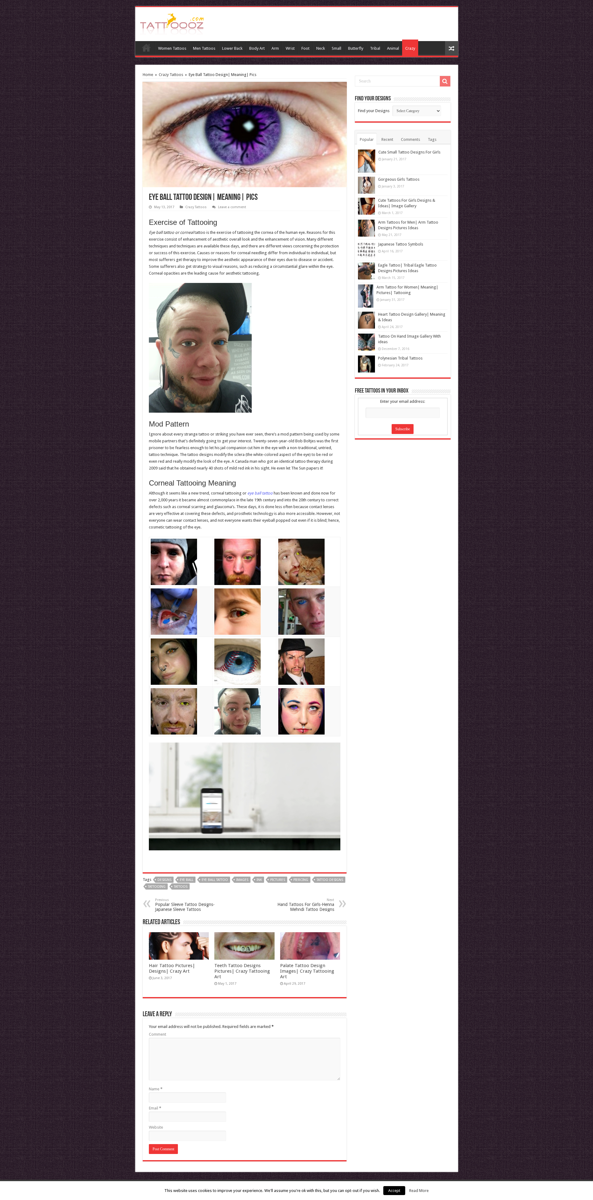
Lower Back (232, 48)
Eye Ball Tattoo (215, 880)
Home (146, 47)
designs (164, 880)
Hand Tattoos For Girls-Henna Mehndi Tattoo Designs (305, 905)
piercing (300, 880)
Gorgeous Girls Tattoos (398, 179)
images (242, 880)
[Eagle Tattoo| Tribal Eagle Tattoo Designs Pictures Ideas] (366, 271)
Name (155, 1089)
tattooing (157, 887)
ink (259, 880)
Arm (275, 48)
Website (156, 1127)
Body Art (257, 48)
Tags (432, 139)
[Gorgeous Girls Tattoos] (366, 185)
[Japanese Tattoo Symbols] (366, 250)
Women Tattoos (172, 48)
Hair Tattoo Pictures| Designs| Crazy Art (172, 968)
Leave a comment (232, 207)
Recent (387, 139)
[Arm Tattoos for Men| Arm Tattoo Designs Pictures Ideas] (366, 228)
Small (336, 48)
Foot (305, 48)
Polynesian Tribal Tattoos (400, 358)
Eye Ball (186, 880)
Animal (393, 48)
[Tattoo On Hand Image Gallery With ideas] (366, 342)
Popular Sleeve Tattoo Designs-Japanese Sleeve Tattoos (185, 905)
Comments (410, 139)
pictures (277, 880)
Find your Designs (373, 110)
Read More (419, 1190)
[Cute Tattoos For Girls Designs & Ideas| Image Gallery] (366, 206)
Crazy (410, 48)
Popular (367, 139)
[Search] (445, 81)
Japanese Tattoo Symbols (400, 244)
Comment (157, 1034)
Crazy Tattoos (171, 74)
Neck (320, 48)
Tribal (375, 48)
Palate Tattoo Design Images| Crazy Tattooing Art (307, 971)
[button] (330, 751)
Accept (394, 1190)
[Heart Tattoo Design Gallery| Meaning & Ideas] (366, 320)
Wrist (290, 48)
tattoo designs (330, 880)
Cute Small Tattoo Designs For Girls (409, 152)
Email (155, 1108)
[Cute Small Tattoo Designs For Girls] (366, 161)
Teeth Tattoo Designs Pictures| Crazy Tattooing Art (242, 971)
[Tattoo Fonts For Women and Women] (172, 22)
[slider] (231, 841)
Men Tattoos (204, 48)
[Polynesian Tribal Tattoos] (366, 364)
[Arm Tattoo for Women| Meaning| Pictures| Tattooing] (365, 296)
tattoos (180, 887)
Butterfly (355, 48)
